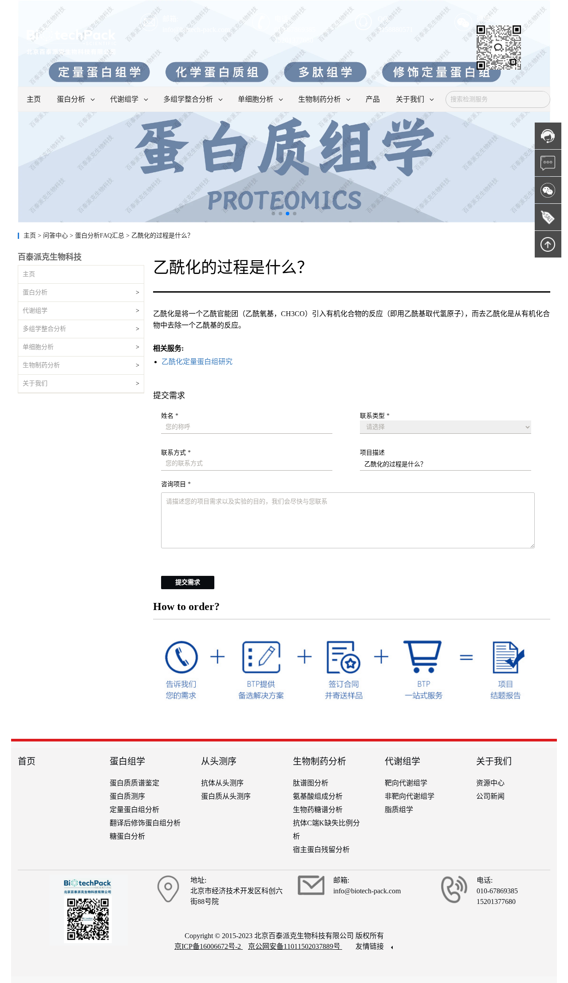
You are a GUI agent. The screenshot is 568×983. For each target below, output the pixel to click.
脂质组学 (399, 809)
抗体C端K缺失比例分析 (326, 829)
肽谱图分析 (310, 783)
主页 (31, 235)
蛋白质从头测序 (226, 796)
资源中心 (490, 783)
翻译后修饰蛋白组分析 (145, 823)
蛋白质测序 (127, 796)
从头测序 (219, 761)
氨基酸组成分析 (318, 796)
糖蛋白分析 (127, 836)
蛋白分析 (35, 292)
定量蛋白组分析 (134, 809)
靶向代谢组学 (406, 783)
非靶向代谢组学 (409, 796)
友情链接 (370, 946)
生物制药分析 (41, 365)
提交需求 (187, 582)
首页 (27, 761)
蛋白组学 (127, 761)
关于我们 (35, 383)
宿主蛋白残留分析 (321, 849)
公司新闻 (490, 796)
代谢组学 (35, 310)
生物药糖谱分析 (318, 809)
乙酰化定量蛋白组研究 (197, 361)
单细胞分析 (38, 347)
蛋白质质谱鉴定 (134, 783)
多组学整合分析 (44, 328)
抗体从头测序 (222, 783)
